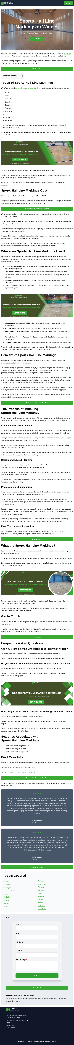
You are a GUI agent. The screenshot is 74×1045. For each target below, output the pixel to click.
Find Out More (37, 539)
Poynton (40, 899)
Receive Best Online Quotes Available (37, 208)
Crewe (40, 893)
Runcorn (4, 772)
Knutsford (41, 881)
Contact (68, 3)
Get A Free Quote (37, 867)
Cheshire (25, 772)
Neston (5, 906)
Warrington (32, 772)
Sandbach (41, 890)
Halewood (11, 772)
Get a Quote (36, 38)
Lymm (5, 894)
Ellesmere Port (8, 891)
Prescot (18, 772)
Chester (6, 900)
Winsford (6, 903)
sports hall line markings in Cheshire (27, 88)
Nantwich (41, 896)
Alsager (40, 902)
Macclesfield (42, 908)
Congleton (41, 905)
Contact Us (37, 637)
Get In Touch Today (37, 69)
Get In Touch (37, 988)
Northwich (6, 897)
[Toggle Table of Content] (20, 75)
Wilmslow (41, 887)
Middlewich (42, 884)
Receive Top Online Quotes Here (37, 402)
